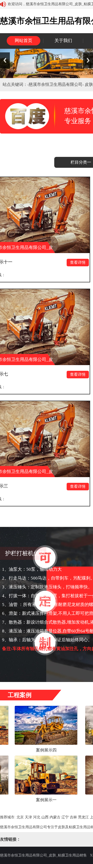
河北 (36, 817)
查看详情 (58, 262)
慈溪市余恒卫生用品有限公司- (57, 84)
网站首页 (23, 40)
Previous (5, 60)
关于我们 (63, 40)
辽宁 (65, 817)
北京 (20, 817)
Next (88, 60)
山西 (45, 817)
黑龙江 (83, 817)
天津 (28, 817)
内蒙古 (55, 817)
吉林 (73, 817)
